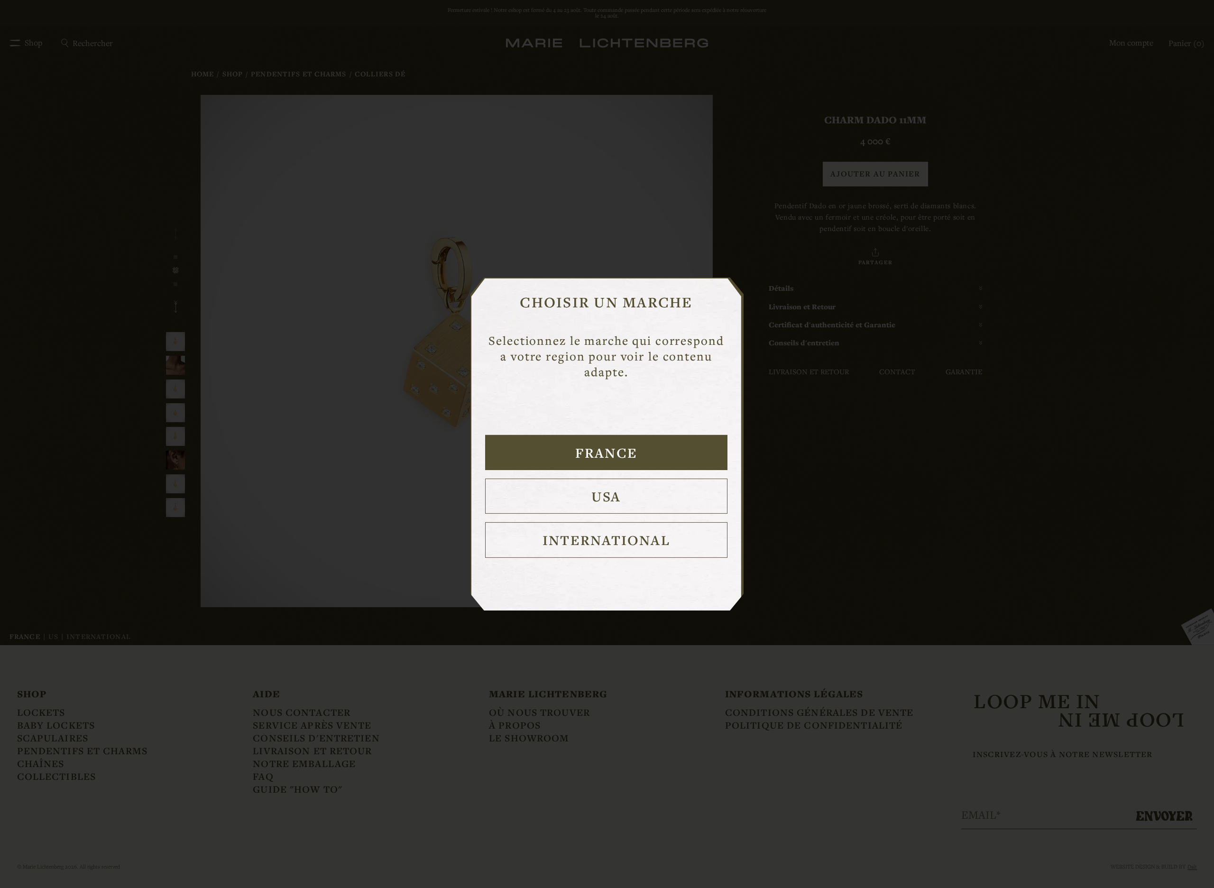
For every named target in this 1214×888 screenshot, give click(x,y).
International (606, 540)
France (606, 453)
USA (606, 496)
